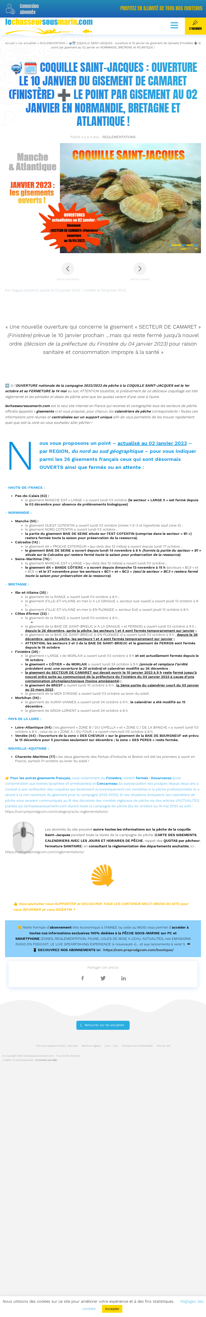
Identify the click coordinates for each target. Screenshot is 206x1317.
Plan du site (163, 1045)
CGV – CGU (111, 1045)
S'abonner (195, 28)
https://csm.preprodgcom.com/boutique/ (138, 950)
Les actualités (27, 43)
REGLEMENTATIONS (52, 43)
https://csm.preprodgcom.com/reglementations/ (44, 852)
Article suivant (139, 279)
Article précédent (68, 279)
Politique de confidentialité (137, 1045)
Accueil (10, 43)
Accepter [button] (112, 1309)
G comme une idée (46, 1060)
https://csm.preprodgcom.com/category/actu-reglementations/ (56, 811)
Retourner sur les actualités (104, 1025)
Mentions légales (91, 1045)
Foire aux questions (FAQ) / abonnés (57, 1045)
